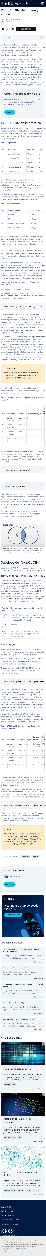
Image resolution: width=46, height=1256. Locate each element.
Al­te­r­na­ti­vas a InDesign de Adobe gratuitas (19, 1019)
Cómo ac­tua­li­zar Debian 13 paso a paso (17, 1003)
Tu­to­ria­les (25, 856)
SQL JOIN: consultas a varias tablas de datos (21, 1173)
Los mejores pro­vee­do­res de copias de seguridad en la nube (23, 985)
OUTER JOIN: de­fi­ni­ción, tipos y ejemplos (19, 1120)
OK (5, 1252)
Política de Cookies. (21, 1248)
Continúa (9, 112)
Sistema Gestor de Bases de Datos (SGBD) (19, 59)
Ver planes (9, 884)
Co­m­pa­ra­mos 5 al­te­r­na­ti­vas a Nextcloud (18, 968)
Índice (8, 37)
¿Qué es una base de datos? (17, 1069)
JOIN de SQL (25, 47)
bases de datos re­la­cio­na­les (26, 45)
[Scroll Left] (2, 426)
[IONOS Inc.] (23, 1231)
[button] (23, 916)
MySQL (35, 856)
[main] (23, 453)
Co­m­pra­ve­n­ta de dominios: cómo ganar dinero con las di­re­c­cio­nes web (22, 950)
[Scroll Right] (44, 426)
